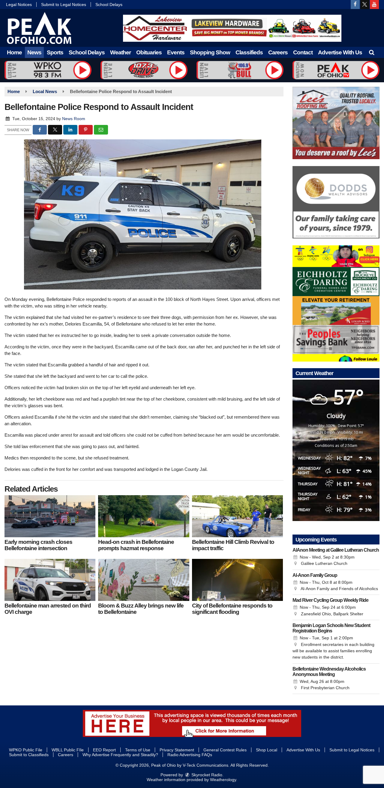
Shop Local (266, 749)
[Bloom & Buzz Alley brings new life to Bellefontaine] (143, 580)
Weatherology (223, 779)
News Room (73, 118)
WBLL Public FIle (68, 749)
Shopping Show (210, 52)
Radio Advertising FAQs (189, 754)
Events (175, 52)
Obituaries (149, 52)
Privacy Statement (177, 749)
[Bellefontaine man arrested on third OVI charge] (49, 580)
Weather (120, 52)
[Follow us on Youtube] (374, 4)
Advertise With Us (340, 52)
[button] (372, 52)
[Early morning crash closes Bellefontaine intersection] (49, 516)
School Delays (108, 4)
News (34, 52)
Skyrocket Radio (206, 774)
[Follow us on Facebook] (355, 4)
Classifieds (249, 52)
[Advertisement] (232, 28)
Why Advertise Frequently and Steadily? (120, 754)
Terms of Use (137, 749)
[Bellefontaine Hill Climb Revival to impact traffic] (237, 516)
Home (14, 52)
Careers (278, 52)
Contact (303, 52)
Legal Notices (19, 4)
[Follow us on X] (364, 4)
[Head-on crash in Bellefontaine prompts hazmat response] (143, 516)
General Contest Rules (225, 749)
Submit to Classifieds (29, 754)
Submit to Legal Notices (63, 4)
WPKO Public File (25, 749)
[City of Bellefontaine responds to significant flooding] (237, 580)
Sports (55, 52)
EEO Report (104, 749)
